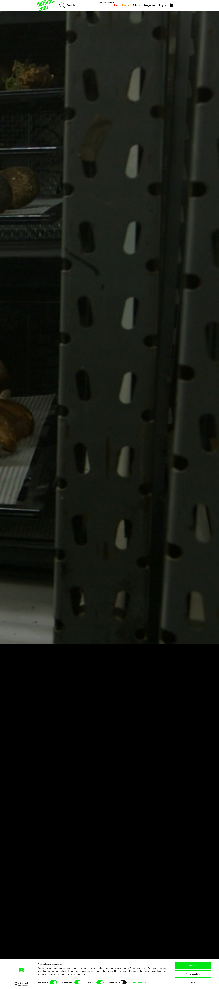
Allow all (193, 966)
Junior (125, 5)
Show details (137, 982)
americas (102, 2)
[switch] (77, 982)
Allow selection (193, 974)
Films (136, 5)
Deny (192, 982)
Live (115, 5)
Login (162, 5)
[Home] (46, 5)
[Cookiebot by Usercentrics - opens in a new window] (21, 984)
